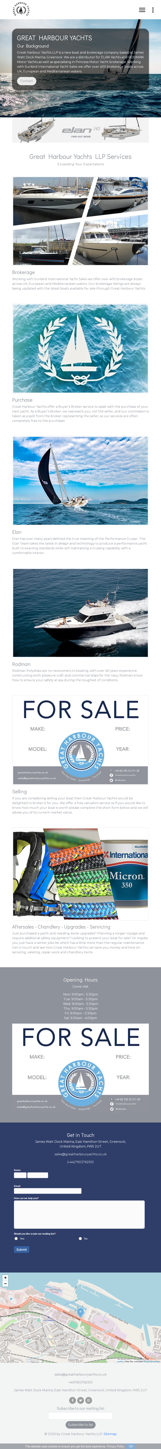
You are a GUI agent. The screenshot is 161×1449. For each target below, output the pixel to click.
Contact (26, 81)
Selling (19, 791)
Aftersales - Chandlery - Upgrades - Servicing (61, 926)
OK (131, 1446)
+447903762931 (80, 1382)
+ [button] (5, 1277)
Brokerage (23, 272)
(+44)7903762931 (80, 1162)
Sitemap (110, 1434)
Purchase (22, 399)
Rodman (21, 664)
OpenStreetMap (152, 1361)
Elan (17, 531)
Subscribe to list (80, 1425)
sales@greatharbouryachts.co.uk (81, 1154)
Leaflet (120, 1361)
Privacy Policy (115, 1446)
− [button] (5, 1283)
